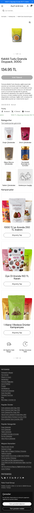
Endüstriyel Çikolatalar (7, 391)
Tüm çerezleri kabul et (17, 504)
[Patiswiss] (17, 6)
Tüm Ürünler (4, 375)
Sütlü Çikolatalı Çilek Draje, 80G (10, 408)
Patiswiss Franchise (7, 395)
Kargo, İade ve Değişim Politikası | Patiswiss (13, 451)
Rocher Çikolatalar (6, 436)
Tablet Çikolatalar (6, 432)
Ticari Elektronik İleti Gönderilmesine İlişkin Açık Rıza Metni (16, 463)
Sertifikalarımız (5, 388)
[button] (31, 6)
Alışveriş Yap (17, 235)
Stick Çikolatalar (6, 429)
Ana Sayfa (3, 16)
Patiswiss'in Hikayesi (7, 372)
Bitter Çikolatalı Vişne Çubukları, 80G (12, 419)
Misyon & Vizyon (6, 377)
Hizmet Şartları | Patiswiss (8, 458)
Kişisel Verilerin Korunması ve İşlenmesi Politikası (15, 456)
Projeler (3, 386)
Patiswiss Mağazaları (7, 382)
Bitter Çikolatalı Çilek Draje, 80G (10, 410)
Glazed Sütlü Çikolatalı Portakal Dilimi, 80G (13, 415)
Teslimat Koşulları (6, 453)
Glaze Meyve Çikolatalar (8, 438)
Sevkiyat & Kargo (6, 449)
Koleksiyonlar (12, 16)
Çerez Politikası (5, 469)
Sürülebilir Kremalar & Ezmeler (10, 434)
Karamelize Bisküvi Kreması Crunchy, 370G (13, 417)
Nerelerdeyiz (4, 379)
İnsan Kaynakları (6, 393)
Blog (2, 397)
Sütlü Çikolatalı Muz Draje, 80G (10, 412)
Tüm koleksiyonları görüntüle (11, 123)
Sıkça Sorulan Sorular (7, 447)
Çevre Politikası (5, 384)
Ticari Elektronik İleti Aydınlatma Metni (12, 460)
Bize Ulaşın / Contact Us (8, 400)
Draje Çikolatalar (6, 427)
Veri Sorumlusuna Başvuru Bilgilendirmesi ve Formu (16, 467)
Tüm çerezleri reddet (17, 509)
